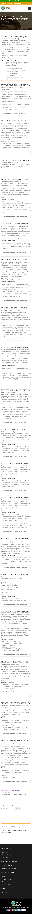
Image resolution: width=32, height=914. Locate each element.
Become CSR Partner (7, 855)
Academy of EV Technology (9, 868)
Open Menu (29, 8)
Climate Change (6, 892)
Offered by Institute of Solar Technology (15, 153)
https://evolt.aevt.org (6, 792)
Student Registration (7, 884)
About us (4, 852)
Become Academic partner (8, 882)
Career (4, 3)
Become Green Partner (8, 879)
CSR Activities (17, 3)
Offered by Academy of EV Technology (14, 113)
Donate (10, 3)
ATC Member (5, 876)
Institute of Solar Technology (9, 866)
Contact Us (5, 857)
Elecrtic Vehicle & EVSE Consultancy (11, 790)
